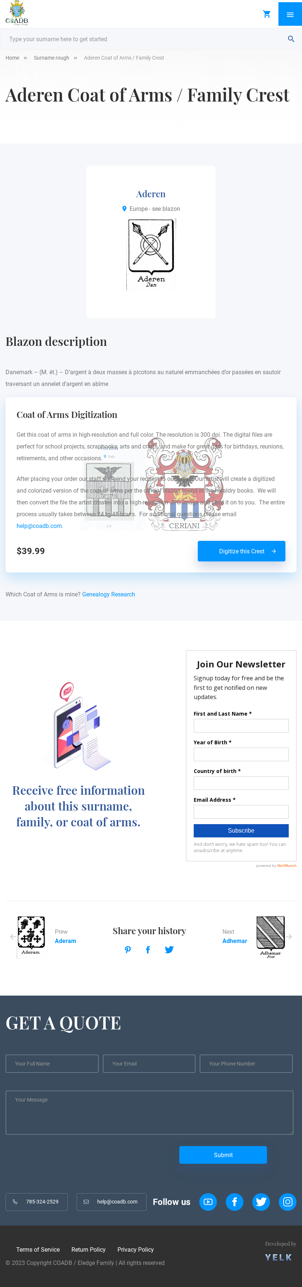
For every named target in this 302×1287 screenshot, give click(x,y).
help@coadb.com (117, 1202)
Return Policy (88, 1249)
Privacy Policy (135, 1249)
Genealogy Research (108, 594)
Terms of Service (38, 1249)
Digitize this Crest (241, 551)
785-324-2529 (42, 1202)
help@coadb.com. (41, 525)
